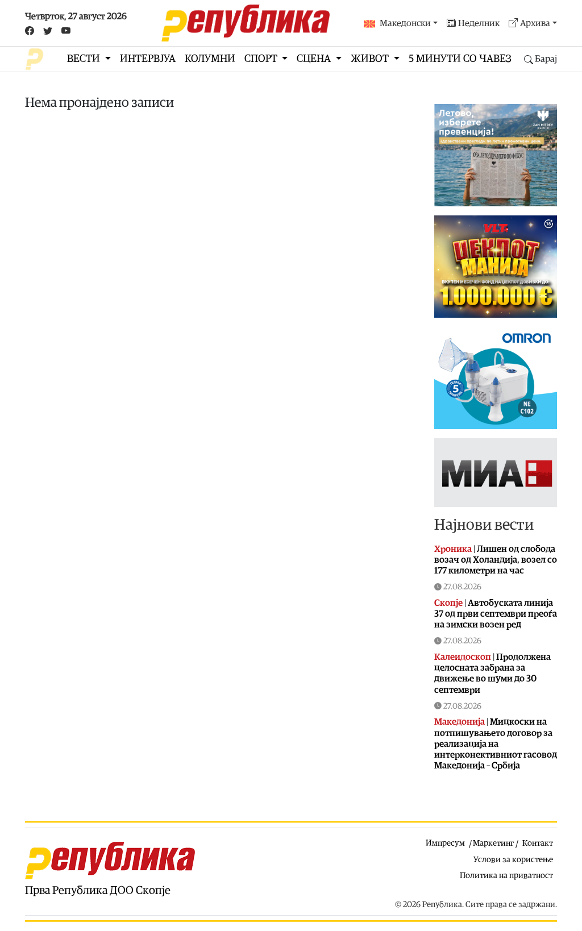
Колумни (210, 58)
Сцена (315, 58)
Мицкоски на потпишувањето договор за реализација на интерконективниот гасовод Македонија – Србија (495, 743)
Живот (371, 58)
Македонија (459, 721)
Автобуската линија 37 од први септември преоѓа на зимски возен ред (495, 613)
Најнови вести (484, 525)
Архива (535, 23)
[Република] (245, 23)
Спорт (262, 58)
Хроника (453, 549)
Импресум (445, 843)
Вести (84, 58)
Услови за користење (513, 859)
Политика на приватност (506, 875)
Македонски (405, 23)
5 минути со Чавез (460, 58)
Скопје (448, 603)
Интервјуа (148, 58)
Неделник (479, 23)
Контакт (537, 843)
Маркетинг (493, 843)
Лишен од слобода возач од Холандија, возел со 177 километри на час (495, 560)
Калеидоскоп (462, 657)
